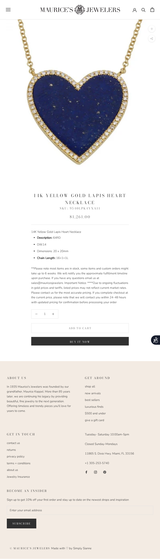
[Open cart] (152, 9)
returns (11, 450)
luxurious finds (94, 407)
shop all (90, 386)
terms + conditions (18, 463)
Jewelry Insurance (18, 477)
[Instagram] (95, 472)
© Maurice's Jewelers (30, 548)
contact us (13, 443)
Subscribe (21, 523)
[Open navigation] (8, 9)
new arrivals (93, 393)
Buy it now (80, 342)
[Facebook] (86, 472)
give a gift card (94, 420)
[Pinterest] (104, 472)
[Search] (143, 10)
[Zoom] (151, 28)
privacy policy (16, 456)
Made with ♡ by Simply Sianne (71, 548)
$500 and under (95, 413)
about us (12, 470)
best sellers (92, 400)
